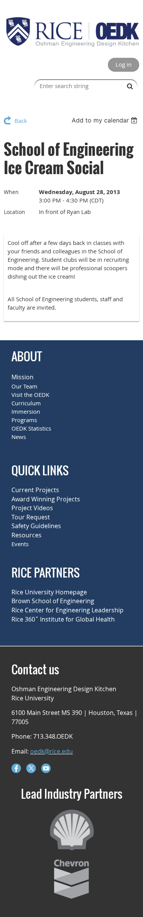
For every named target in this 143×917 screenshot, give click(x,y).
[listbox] (105, 120)
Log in (124, 64)
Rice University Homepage (49, 592)
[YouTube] (46, 768)
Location (14, 211)
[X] (31, 768)
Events (20, 544)
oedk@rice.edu (51, 751)
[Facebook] (16, 768)
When (11, 192)
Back (20, 120)
